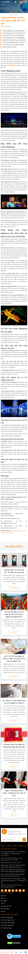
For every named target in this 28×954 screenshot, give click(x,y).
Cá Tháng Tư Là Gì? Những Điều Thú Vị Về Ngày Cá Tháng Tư (14, 701)
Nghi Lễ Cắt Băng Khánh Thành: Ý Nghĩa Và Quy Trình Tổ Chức (14, 792)
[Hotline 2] (7, 952)
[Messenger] (25, 952)
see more (13, 587)
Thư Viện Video (5, 908)
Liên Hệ (3, 911)
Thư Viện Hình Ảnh (6, 906)
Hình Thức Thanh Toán (7, 920)
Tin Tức (15, 14)
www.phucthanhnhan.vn (7, 532)
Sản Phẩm (4, 901)
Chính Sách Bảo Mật (7, 917)
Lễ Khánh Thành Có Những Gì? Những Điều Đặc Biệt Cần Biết (14, 745)
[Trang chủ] (11, 14)
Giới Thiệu (3, 895)
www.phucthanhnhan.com (19, 530)
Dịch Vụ (3, 898)
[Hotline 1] (2, 952)
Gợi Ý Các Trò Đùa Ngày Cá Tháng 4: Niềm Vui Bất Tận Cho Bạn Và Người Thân (14, 658)
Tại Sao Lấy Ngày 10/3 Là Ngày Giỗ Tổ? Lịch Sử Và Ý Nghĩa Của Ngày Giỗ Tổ (14, 614)
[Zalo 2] (21, 952)
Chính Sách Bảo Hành (7, 925)
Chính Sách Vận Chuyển (8, 922)
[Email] (11, 952)
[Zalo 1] (16, 952)
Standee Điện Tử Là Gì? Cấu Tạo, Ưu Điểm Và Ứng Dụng (14, 571)
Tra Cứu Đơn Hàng (6, 928)
